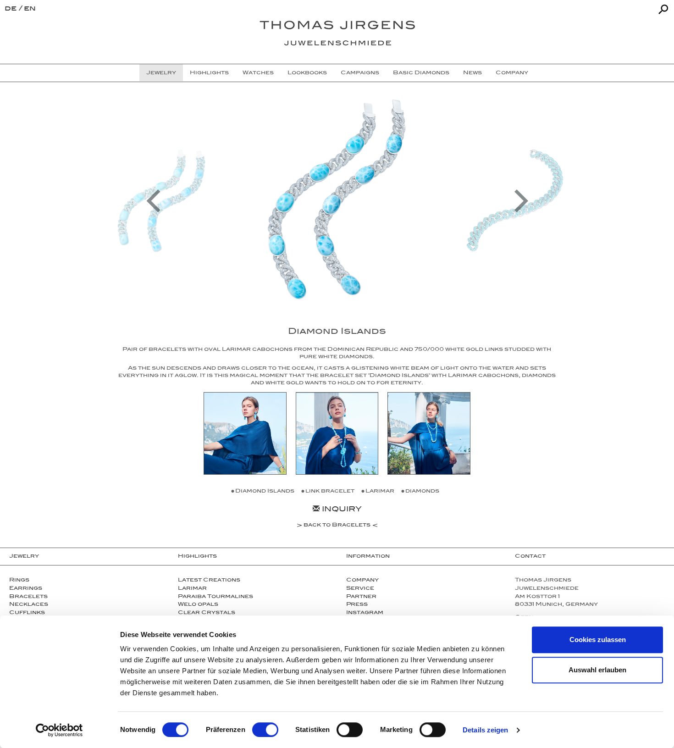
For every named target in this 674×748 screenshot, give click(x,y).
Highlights (209, 73)
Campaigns (360, 73)
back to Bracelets (337, 526)
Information (368, 557)
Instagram (364, 613)
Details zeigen (485, 730)
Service (360, 589)
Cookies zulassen (597, 639)
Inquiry (341, 510)
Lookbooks (307, 73)
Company (512, 73)
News (472, 73)
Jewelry (161, 73)
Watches (258, 73)
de (12, 9)
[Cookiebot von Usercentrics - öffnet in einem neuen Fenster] (59, 730)
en (30, 9)
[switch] (265, 729)
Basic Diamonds (421, 73)
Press (357, 605)
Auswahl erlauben (597, 670)
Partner (361, 597)
